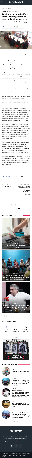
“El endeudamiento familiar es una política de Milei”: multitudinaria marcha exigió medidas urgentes (21, 415)
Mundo (13, 401)
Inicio (3, 8)
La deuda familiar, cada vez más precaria (16, 246)
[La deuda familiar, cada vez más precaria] (16, 233)
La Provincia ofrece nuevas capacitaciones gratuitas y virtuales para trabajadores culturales (16, 277)
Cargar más (15, 421)
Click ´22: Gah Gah (7, 186)
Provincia (16, 11)
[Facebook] (13, 208)
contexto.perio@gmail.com (20, 441)
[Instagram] (16, 446)
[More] (22, 27)
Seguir (16, 326)
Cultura (15, 273)
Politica (15, 243)
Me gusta (6, 326)
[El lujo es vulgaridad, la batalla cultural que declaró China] (6, 404)
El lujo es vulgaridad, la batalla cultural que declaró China (20, 404)
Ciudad (11, 11)
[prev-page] (3, 316)
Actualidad (8, 8)
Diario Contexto (8, 21)
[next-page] (5, 316)
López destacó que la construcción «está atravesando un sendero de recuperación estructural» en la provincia (24, 190)
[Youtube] (19, 208)
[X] (16, 208)
